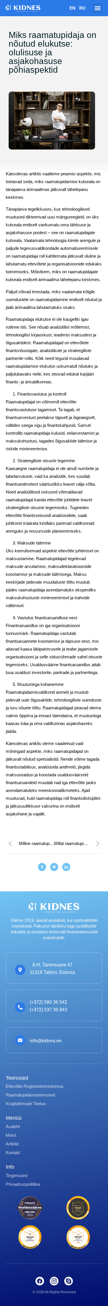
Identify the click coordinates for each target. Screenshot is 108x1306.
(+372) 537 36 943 (48, 1009)
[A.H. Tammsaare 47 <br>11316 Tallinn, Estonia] (20, 970)
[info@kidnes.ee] (20, 1040)
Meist (11, 1135)
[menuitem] (72, 8)
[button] (97, 8)
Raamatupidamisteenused (30, 1094)
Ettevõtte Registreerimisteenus (35, 1086)
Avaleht (13, 1126)
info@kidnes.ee (46, 1040)
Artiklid (12, 1143)
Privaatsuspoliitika (23, 1184)
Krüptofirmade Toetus (26, 1103)
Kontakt (13, 1152)
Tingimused (16, 1175)
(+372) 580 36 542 (48, 1002)
